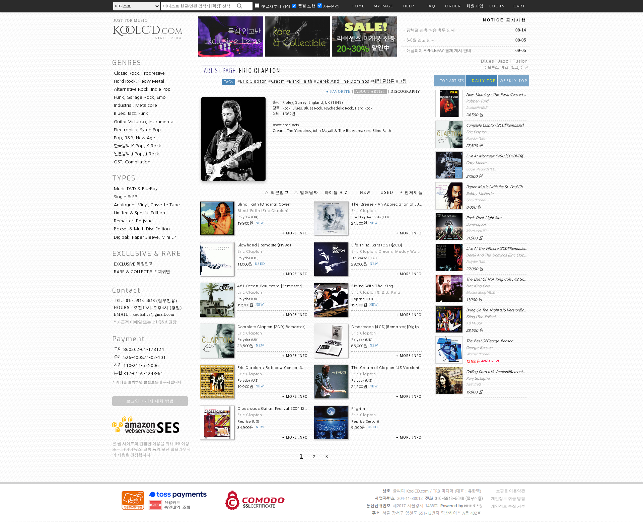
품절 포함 (307, 6)
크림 (403, 81)
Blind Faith (300, 81)
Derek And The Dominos (342, 81)
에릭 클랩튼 (384, 81)
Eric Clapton (253, 81)
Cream (278, 81)
